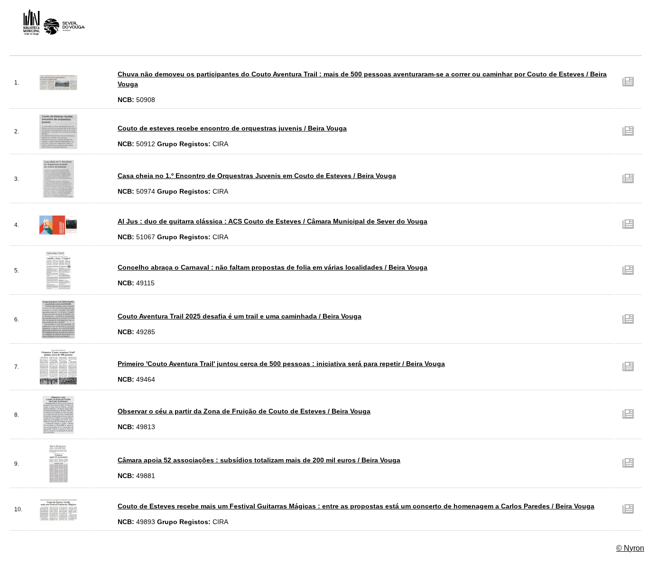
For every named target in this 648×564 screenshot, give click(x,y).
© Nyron (630, 548)
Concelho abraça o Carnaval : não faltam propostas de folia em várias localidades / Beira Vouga (272, 267)
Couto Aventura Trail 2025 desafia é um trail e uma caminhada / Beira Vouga (239, 316)
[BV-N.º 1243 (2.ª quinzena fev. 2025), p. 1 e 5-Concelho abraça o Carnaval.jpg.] (58, 270)
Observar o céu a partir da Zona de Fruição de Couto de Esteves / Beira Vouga (244, 411)
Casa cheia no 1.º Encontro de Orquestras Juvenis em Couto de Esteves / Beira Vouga (257, 175)
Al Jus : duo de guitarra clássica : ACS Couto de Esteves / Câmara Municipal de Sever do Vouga (272, 221)
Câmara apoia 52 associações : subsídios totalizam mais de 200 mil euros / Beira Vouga (259, 460)
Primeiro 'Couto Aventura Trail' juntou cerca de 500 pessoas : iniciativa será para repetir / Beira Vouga (281, 363)
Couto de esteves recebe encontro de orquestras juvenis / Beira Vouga (232, 128)
